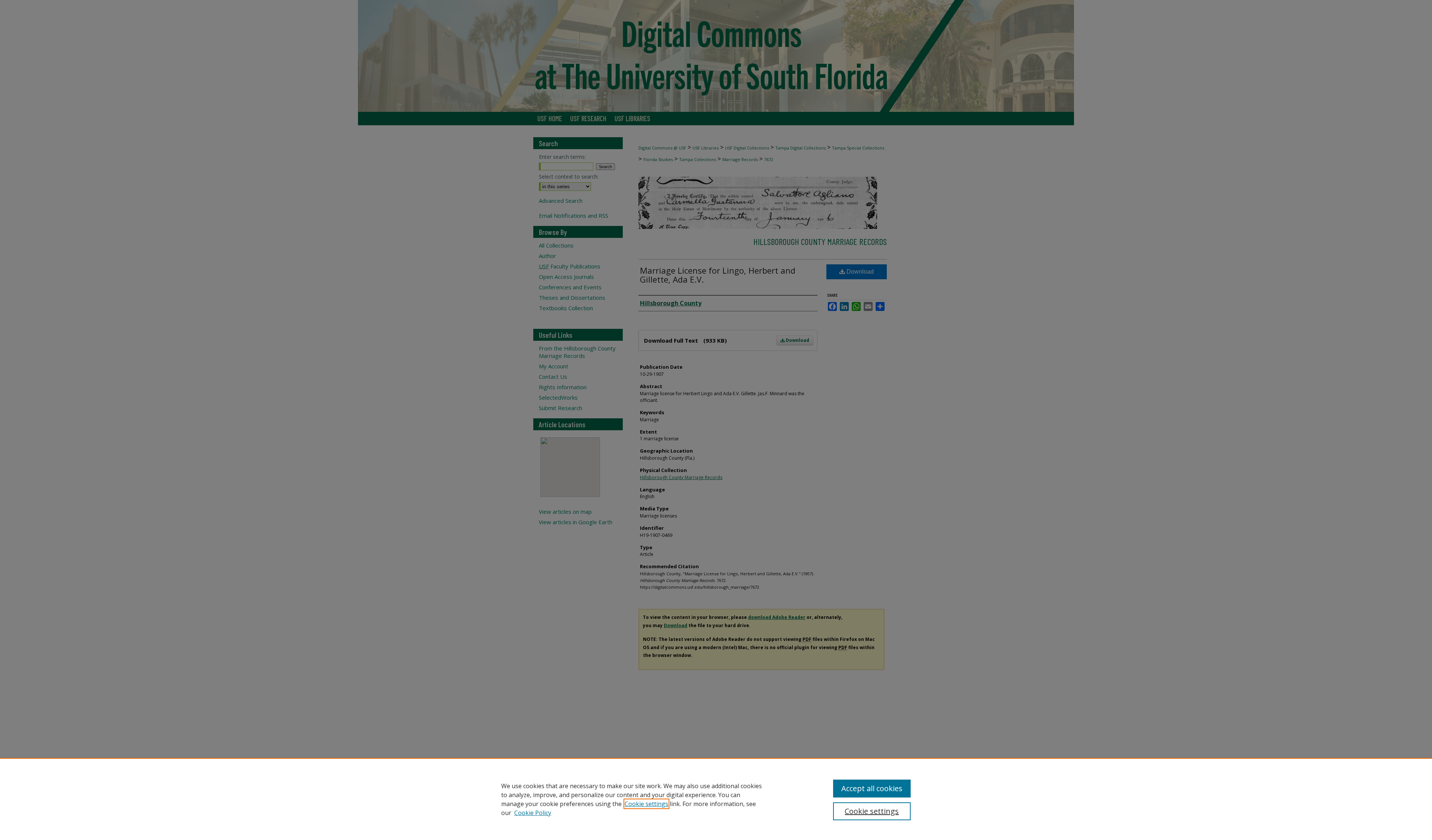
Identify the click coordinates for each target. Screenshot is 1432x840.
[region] (716, 799)
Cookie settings (646, 804)
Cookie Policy (532, 813)
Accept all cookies (871, 788)
